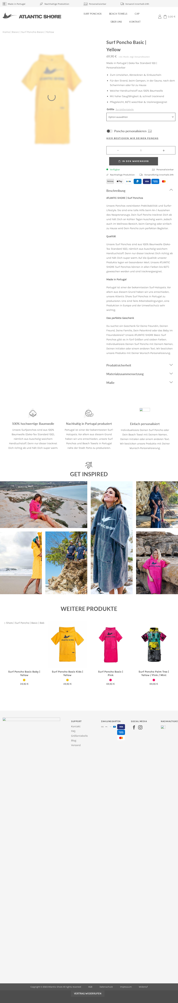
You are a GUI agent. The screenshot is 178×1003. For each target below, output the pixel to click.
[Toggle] (171, 190)
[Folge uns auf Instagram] (140, 727)
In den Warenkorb (135, 161)
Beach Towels (118, 13)
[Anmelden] (159, 16)
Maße (110, 382)
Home (6, 32)
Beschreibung (115, 191)
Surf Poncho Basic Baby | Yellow (24, 673)
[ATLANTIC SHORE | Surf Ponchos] (32, 15)
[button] (169, 17)
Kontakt (135, 21)
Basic (15, 32)
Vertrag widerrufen (87, 993)
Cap (137, 13)
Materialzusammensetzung (125, 374)
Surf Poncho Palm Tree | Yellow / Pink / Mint (154, 673)
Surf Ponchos (93, 13)
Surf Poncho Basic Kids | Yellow (67, 673)
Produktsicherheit (118, 365)
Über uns (116, 21)
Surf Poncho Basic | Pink (110, 673)
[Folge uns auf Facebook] (134, 727)
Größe (120, 109)
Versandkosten (142, 56)
